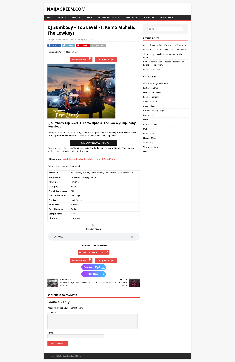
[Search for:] (165, 29)
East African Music (151, 88)
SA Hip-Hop (82, 39)
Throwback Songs (151, 147)
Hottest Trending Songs (153, 110)
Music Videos (149, 133)
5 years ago (56, 39)
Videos (75, 17)
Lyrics (89, 17)
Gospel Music (149, 106)
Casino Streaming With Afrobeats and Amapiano (164, 45)
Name (50, 332)
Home (49, 17)
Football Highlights (151, 97)
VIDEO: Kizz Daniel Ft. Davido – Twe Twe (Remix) (165, 49)
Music (61, 17)
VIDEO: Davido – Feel (152, 69)
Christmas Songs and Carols (155, 83)
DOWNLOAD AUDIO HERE (91, 252)
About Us (149, 17)
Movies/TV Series (150, 124)
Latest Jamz (69, 39)
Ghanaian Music (150, 101)
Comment (51, 312)
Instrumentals (149, 115)
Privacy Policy (167, 17)
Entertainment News (109, 17)
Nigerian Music (149, 138)
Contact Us (132, 17)
